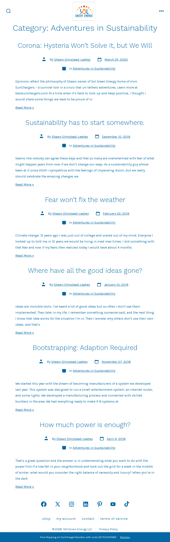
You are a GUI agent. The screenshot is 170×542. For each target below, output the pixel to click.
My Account (66, 519)
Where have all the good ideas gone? (85, 271)
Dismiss (125, 537)
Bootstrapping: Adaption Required (85, 348)
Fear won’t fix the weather (85, 200)
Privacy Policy (108, 529)
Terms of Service (114, 519)
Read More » (24, 108)
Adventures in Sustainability (94, 68)
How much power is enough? (85, 425)
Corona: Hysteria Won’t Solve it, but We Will (85, 45)
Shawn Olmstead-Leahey (72, 60)
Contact (88, 519)
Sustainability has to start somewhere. (85, 123)
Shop (46, 519)
